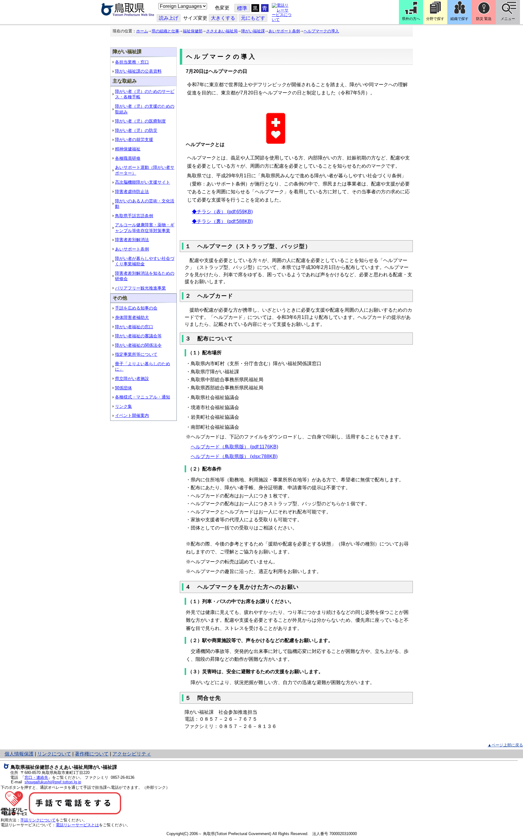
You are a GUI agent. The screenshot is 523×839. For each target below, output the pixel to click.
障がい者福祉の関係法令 (138, 345)
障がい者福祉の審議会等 (138, 335)
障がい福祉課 (253, 31)
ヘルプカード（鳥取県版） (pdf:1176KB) (234, 446)
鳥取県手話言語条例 (134, 215)
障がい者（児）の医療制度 (140, 121)
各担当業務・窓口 (132, 62)
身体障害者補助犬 (132, 317)
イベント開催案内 (132, 415)
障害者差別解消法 (132, 239)
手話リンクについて (38, 820)
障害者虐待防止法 (132, 191)
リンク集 (123, 406)
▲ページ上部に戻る (505, 745)
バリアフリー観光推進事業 (140, 288)
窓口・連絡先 (36, 777)
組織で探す (459, 19)
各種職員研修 (127, 158)
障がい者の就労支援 (134, 139)
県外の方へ (411, 19)
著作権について (92, 753)
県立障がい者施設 (132, 378)
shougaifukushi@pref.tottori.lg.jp (53, 782)
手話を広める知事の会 (136, 308)
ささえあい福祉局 (222, 31)
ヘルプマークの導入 (321, 31)
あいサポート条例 (284, 31)
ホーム (142, 31)
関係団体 (123, 387)
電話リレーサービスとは (77, 825)
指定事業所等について (136, 354)
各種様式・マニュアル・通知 (142, 397)
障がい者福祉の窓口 (134, 326)
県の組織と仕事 (165, 31)
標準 (242, 8)
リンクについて (54, 753)
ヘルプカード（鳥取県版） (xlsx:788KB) (234, 456)
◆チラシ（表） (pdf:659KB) (222, 211)
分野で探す (435, 19)
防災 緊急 (484, 19)
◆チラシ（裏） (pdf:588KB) (222, 221)
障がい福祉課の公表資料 (138, 71)
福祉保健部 (192, 31)
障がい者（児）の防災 (136, 130)
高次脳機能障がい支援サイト (142, 182)
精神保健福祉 (127, 148)
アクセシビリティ (131, 753)
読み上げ (168, 18)
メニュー (508, 19)
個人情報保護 (19, 753)
